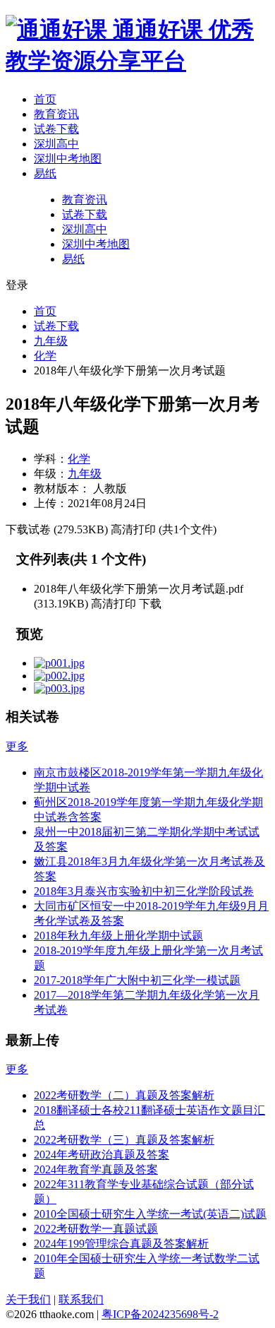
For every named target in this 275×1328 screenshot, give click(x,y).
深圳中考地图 (68, 159)
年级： (51, 474)
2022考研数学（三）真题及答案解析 (124, 1140)
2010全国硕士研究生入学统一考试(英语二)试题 (150, 1214)
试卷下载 (56, 129)
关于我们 (28, 1299)
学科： (51, 459)
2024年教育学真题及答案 (96, 1169)
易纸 (45, 173)
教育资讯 (56, 114)
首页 (45, 99)
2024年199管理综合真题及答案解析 (121, 1244)
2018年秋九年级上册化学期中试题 (118, 936)
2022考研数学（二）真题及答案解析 (124, 1095)
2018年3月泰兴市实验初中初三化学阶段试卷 (144, 891)
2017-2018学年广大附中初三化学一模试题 (137, 980)
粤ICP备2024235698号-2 (160, 1314)
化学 (45, 356)
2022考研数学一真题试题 (96, 1229)
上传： (51, 503)
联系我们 (81, 1299)
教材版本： (62, 488)
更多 (17, 746)
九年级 (51, 341)
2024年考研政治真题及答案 (101, 1155)
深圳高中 (56, 144)
